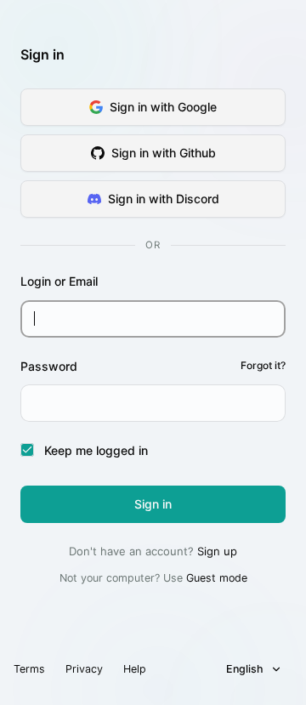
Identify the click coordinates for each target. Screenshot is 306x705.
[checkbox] (27, 450)
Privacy (84, 668)
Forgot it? (263, 365)
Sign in (153, 504)
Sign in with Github (163, 152)
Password (153, 366)
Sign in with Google (163, 106)
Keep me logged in (96, 450)
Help (134, 668)
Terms (29, 668)
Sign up (217, 551)
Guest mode (216, 577)
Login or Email (59, 281)
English (245, 668)
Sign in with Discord (163, 198)
